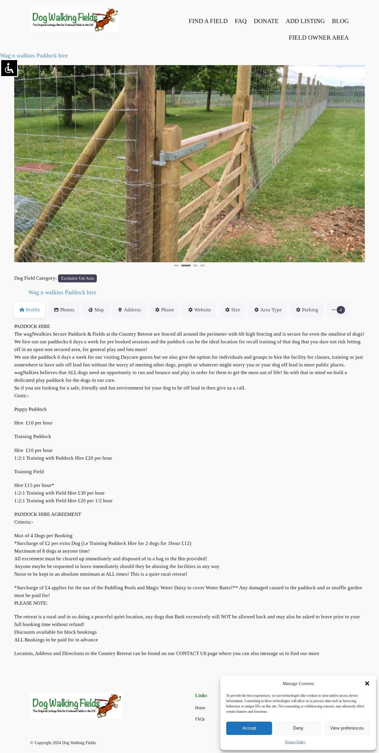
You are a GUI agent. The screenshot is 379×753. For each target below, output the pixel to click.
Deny (298, 728)
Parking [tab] (310, 310)
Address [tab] (132, 310)
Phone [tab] (167, 310)
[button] (367, 683)
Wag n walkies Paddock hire (34, 55)
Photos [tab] (67, 310)
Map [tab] (99, 310)
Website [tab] (202, 310)
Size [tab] (235, 310)
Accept (249, 728)
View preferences (347, 728)
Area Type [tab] (271, 310)
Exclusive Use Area (77, 278)
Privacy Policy (295, 742)
